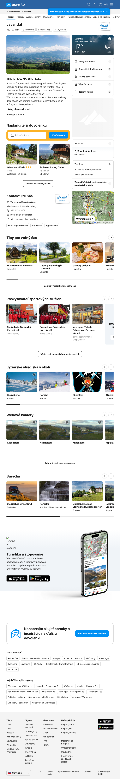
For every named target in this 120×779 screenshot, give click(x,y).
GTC (40, 772)
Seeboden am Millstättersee (41, 697)
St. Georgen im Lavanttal (88, 664)
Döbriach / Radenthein (18, 702)
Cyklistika (29, 756)
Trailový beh (30, 752)
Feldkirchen (62, 697)
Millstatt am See (95, 691)
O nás (45, 732)
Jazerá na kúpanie (101, 17)
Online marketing (69, 747)
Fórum (45, 745)
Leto (8, 728)
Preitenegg (104, 658)
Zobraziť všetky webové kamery (60, 463)
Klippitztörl (12, 669)
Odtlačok (87, 772)
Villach (80, 686)
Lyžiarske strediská (29, 726)
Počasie (20, 17)
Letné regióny (31, 731)
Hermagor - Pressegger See (71, 691)
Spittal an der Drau (16, 697)
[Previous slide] (104, 237)
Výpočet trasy (52, 225)
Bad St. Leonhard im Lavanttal (35, 658)
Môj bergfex (48, 736)
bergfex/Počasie (68, 732)
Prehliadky (60, 17)
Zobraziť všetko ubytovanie (38, 183)
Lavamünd (25, 664)
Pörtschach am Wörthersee (20, 686)
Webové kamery (33, 17)
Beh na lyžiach (31, 739)
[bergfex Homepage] (15, 5)
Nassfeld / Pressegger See (48, 686)
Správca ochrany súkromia (68, 772)
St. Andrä (38, 664)
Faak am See (92, 686)
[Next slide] (111, 237)
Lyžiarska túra (31, 735)
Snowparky (30, 743)
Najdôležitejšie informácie (79, 17)
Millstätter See (48, 691)
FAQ (45, 740)
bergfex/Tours (67, 724)
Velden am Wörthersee (82, 697)
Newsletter (48, 724)
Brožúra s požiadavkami (18, 225)
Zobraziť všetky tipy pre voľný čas (60, 286)
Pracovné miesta (50, 728)
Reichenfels (13, 658)
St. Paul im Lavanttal (73, 658)
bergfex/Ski (66, 728)
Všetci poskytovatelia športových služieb (60, 354)
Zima (8, 724)
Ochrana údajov (50, 773)
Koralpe (56, 658)
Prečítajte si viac (14, 114)
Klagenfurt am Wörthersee (43, 702)
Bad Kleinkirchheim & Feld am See (23, 691)
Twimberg (12, 664)
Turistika (28, 747)
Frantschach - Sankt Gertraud (59, 664)
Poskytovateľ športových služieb (67, 759)
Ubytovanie (48, 17)
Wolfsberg (90, 658)
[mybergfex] (106, 5)
